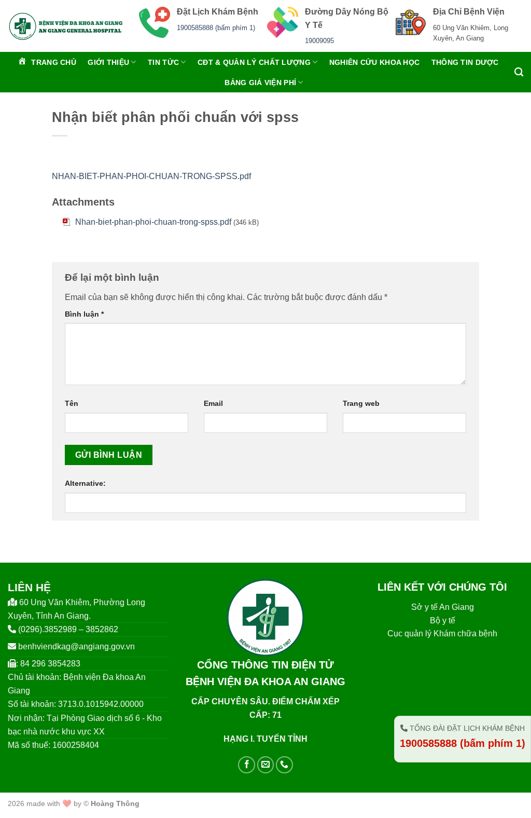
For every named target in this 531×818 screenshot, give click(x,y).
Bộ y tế (442, 620)
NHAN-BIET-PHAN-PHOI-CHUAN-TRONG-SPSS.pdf (151, 176)
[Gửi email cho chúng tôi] (265, 764)
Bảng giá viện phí (260, 82)
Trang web (361, 403)
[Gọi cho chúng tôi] (284, 764)
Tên (71, 403)
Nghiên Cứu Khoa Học (374, 62)
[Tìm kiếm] (518, 72)
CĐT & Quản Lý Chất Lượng (254, 62)
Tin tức (163, 62)
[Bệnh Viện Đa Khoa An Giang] (65, 25)
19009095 (319, 41)
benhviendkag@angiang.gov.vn (76, 646)
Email (213, 403)
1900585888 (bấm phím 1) (216, 28)
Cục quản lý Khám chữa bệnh (442, 633)
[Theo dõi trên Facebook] (246, 764)
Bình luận (84, 314)
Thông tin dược (465, 62)
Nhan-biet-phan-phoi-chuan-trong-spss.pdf (153, 221)
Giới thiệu (108, 62)
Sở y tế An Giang (442, 607)
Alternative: (85, 483)
